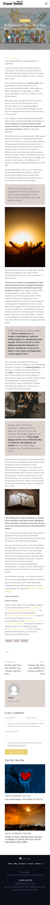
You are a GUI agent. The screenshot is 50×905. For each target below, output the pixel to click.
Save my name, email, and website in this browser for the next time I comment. (25, 724)
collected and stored (17, 745)
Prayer (24, 640)
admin (11, 697)
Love (17, 640)
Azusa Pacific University (17, 629)
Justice (25, 20)
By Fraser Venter (12, 58)
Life (24, 796)
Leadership (17, 796)
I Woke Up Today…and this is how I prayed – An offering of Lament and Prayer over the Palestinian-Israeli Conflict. (24, 839)
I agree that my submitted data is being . (25, 744)
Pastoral (27, 833)
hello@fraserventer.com (25, 883)
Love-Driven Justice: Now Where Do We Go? (24, 799)
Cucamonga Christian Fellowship (21, 615)
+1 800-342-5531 (25, 880)
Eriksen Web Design (30, 890)
